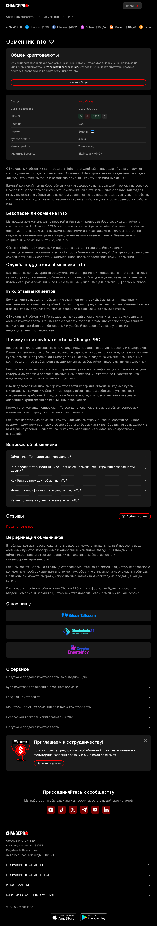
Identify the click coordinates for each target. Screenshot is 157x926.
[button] (135, 516)
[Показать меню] (148, 6)
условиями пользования (62, 66)
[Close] (145, 740)
